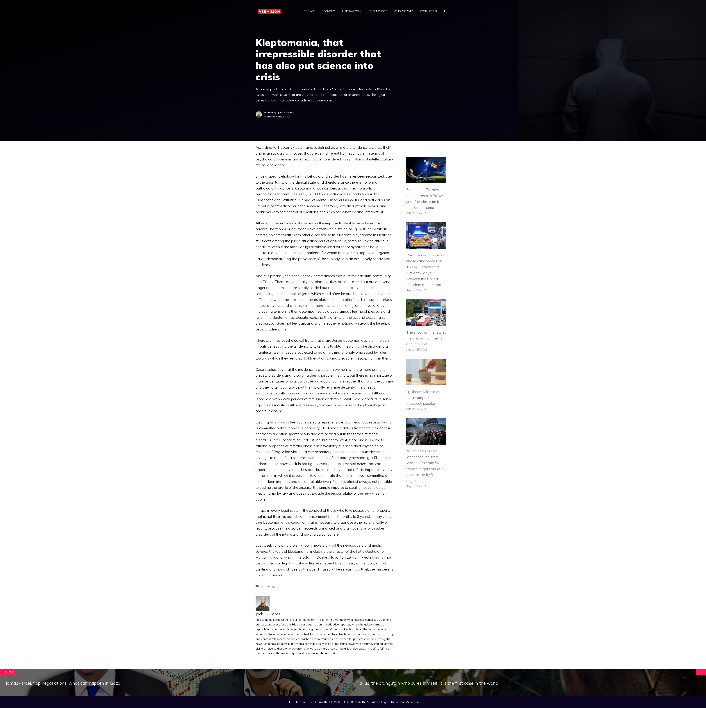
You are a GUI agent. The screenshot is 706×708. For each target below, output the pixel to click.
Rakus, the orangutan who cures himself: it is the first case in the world (427, 683)
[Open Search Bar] (445, 11)
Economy (328, 11)
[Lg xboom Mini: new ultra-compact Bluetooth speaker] (426, 382)
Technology (378, 11)
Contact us (428, 11)
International (352, 11)
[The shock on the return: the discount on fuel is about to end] (426, 323)
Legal (384, 702)
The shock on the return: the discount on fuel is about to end (426, 338)
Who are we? (403, 11)
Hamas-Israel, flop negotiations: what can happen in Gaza (62, 683)
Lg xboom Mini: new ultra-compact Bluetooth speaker (422, 397)
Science (309, 11)
